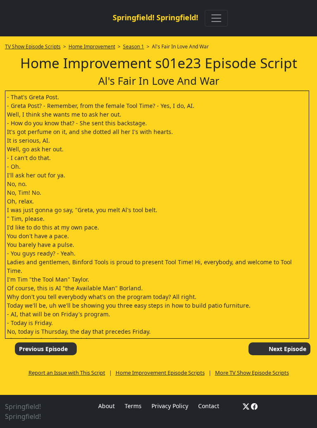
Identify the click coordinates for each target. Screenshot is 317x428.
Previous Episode (43, 349)
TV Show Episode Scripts (33, 46)
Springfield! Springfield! (155, 17)
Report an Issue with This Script (66, 372)
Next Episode (287, 349)
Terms (133, 406)
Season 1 (133, 46)
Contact (208, 406)
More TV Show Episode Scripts (252, 372)
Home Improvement (92, 46)
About (106, 406)
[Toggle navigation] (216, 18)
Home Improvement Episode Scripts (160, 372)
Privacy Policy (169, 406)
